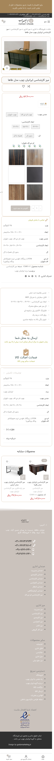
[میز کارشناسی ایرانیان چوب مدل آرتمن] (14, 469)
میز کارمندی (38, 617)
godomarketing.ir (24, 744)
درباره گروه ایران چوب (34, 683)
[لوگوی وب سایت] (26, 21)
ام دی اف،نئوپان (28, 143)
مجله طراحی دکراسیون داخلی (31, 699)
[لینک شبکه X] (35, 276)
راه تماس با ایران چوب (34, 679)
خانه (49, 29)
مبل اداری (39, 656)
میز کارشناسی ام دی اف (34, 594)
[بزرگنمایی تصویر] (7, 68)
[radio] (39, 146)
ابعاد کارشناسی (28, 122)
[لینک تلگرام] (26, 276)
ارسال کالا (39, 691)
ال (39, 135)
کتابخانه (39, 644)
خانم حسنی (40, 14)
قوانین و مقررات (37, 695)
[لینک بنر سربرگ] (26, 6)
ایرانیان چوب (37, 491)
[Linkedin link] (29, 276)
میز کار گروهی (37, 629)
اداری (34, 29)
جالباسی (39, 652)
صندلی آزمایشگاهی (35, 590)
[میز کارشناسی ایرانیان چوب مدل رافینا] (38, 469)
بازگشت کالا (38, 687)
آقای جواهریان (19, 14)
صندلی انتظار (38, 586)
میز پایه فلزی (20, 488)
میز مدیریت (38, 609)
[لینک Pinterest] (32, 276)
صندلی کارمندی (37, 574)
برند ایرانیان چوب (21, 271)
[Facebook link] (39, 276)
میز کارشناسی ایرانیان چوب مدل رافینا (37, 483)
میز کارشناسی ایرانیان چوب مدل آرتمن (14, 483)
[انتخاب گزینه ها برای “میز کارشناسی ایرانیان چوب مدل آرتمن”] (22, 477)
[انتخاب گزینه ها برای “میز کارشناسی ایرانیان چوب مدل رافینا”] (46, 477)
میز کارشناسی (16, 29)
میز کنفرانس (38, 621)
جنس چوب (42, 114)
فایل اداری (39, 648)
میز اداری (27, 29)
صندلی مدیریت (37, 570)
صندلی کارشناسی (36, 578)
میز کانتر (39, 625)
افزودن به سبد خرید (20, 208)
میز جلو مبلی (38, 660)
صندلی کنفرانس (36, 582)
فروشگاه (42, 29)
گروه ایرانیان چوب (27, 738)
